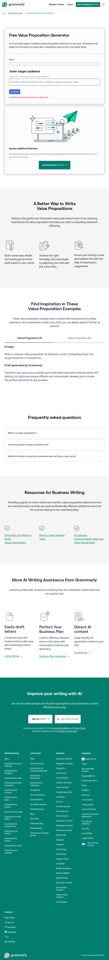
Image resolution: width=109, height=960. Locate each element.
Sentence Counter (64, 830)
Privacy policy (88, 804)
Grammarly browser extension (13, 784)
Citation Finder (62, 859)
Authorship (61, 854)
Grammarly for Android (11, 851)
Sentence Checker (64, 882)
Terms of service (89, 809)
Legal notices (87, 838)
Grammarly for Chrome (11, 791)
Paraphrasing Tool (64, 792)
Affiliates (85, 790)
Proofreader (61, 902)
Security (85, 828)
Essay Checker (62, 787)
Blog (32, 814)
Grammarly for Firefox (11, 805)
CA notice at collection (87, 822)
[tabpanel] (54, 365)
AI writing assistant (38, 804)
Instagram (11, 932)
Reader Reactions (63, 868)
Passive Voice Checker (62, 896)
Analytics (60, 844)
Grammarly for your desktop (13, 764)
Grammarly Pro (37, 763)
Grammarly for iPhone (11, 839)
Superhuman (91, 759)
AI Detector (81, 652)
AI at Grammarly (37, 795)
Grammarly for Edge (14, 812)
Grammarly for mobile (11, 832)
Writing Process (37, 809)
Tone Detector (62, 811)
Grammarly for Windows (11, 772)
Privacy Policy (79, 728)
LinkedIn (11, 942)
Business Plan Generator (53, 656)
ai (3, 13)
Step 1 (11, 59)
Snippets (60, 840)
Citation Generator (64, 783)
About (84, 764)
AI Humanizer (62, 778)
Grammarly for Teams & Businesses (38, 769)
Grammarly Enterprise (35, 776)
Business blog (36, 828)
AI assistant (35, 790)
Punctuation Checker (61, 888)
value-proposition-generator (40, 13)
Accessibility (87, 833)
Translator (60, 797)
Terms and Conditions (60, 728)
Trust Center (87, 800)
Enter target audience (25, 71)
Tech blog (34, 818)
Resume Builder (63, 873)
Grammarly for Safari (11, 798)
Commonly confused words (39, 834)
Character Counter (64, 821)
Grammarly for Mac (13, 778)
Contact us (9, 922)
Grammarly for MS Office (13, 818)
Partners (85, 795)
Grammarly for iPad (13, 846)
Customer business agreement (90, 815)
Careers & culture (89, 781)
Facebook (11, 927)
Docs (7, 759)
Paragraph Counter (64, 825)
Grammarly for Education (36, 784)
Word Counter (62, 816)
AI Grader (60, 863)
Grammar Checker (64, 759)
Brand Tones (61, 849)
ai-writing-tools (15, 13)
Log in (70, 4)
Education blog (36, 823)
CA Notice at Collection (67, 731)
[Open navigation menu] (104, 4)
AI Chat (59, 802)
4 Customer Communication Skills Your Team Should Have (89, 539)
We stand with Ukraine (88, 770)
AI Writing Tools (63, 806)
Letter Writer (12, 656)
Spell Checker (62, 878)
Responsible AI (88, 776)
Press (84, 785)
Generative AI (36, 799)
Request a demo (56, 4)
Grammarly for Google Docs (11, 825)
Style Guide (61, 835)
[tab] (29, 339)
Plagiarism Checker (64, 763)
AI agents (60, 768)
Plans (32, 759)
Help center (10, 917)
